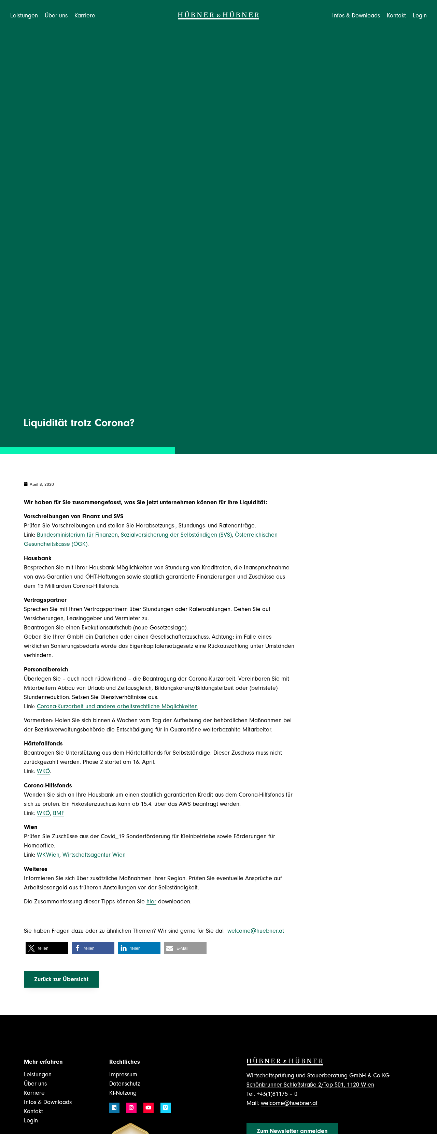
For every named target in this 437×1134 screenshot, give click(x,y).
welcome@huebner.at (256, 930)
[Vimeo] (165, 1108)
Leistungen (38, 1074)
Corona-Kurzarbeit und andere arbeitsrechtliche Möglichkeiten (117, 706)
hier (151, 901)
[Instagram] (131, 1108)
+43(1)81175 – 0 (277, 1093)
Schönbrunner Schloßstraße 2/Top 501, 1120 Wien (310, 1084)
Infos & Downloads (48, 1102)
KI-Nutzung (123, 1092)
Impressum (123, 1074)
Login (420, 15)
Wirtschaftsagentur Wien (94, 854)
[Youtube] (148, 1108)
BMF (58, 813)
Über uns (35, 1083)
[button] (47, 948)
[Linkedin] (114, 1108)
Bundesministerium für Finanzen (77, 534)
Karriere (34, 1092)
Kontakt (396, 15)
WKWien (48, 854)
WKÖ (43, 771)
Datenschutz (124, 1083)
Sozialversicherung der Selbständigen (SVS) (176, 534)
